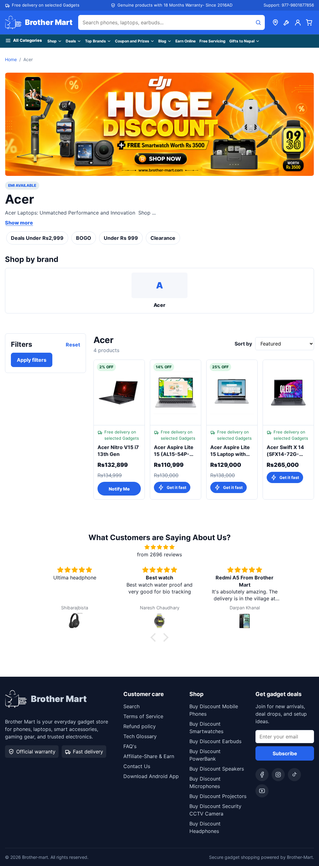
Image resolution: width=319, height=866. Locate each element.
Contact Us (136, 766)
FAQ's (129, 746)
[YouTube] (262, 790)
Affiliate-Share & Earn (148, 756)
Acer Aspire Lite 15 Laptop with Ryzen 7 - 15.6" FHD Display (230, 450)
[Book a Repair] (287, 22)
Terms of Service (143, 716)
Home (11, 59)
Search (131, 706)
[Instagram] (278, 774)
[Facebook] (262, 774)
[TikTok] (294, 774)
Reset (73, 344)
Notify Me (119, 488)
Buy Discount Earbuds (215, 741)
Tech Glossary (140, 736)
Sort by (243, 344)
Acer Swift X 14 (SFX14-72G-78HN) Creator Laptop (285, 450)
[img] (159, 547)
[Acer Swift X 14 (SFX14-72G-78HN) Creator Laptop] (288, 392)
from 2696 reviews (159, 554)
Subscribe (285, 753)
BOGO (83, 238)
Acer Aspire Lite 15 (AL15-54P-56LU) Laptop (173, 450)
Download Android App (151, 776)
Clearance (162, 238)
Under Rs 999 (121, 238)
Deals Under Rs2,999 (37, 238)
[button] (154, 637)
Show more (19, 223)
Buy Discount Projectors (217, 796)
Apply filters (31, 360)
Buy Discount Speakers (216, 769)
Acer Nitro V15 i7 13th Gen (118, 450)
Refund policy (139, 726)
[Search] (258, 22)
